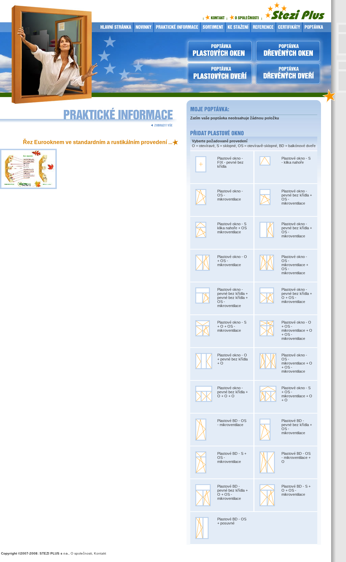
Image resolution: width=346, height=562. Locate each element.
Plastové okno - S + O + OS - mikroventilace (231, 326)
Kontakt (100, 553)
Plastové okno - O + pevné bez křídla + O (232, 359)
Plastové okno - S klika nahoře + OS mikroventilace (232, 228)
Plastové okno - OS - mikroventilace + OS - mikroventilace (294, 265)
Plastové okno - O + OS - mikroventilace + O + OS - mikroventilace (296, 330)
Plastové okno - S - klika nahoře (296, 160)
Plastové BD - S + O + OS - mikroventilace (296, 490)
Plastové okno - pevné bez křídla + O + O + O (232, 392)
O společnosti (81, 553)
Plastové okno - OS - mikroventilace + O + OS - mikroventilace (296, 363)
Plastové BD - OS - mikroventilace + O (296, 457)
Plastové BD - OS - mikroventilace (231, 423)
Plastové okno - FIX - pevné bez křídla (230, 162)
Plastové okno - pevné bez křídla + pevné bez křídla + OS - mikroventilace (232, 297)
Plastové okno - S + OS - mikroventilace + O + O (296, 394)
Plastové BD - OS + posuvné (231, 521)
